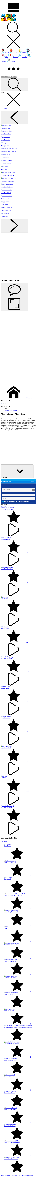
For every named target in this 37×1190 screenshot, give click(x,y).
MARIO (6, 410)
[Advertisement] (18, 329)
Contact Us (9, 1175)
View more (4, 841)
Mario (5, 108)
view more (3, 506)
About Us (3, 1175)
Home (28, 398)
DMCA (14, 1175)
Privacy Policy (20, 1175)
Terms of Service (28, 1175)
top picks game (13, 410)
